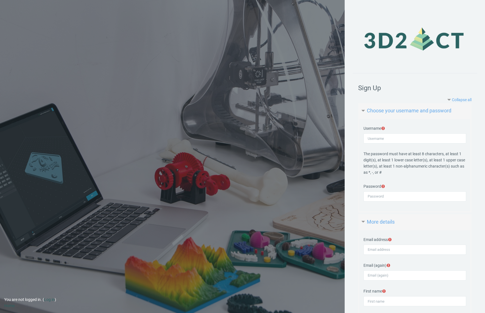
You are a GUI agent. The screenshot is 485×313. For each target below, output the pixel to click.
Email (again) (374, 265)
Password (372, 186)
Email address (375, 239)
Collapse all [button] (462, 100)
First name (372, 291)
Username (372, 128)
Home (9, 305)
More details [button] (381, 222)
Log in (49, 299)
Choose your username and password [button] (409, 110)
